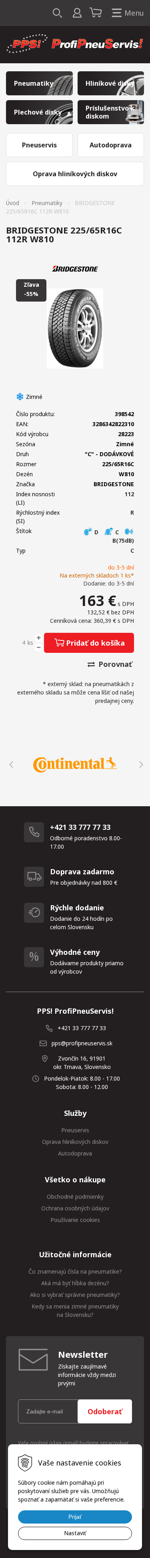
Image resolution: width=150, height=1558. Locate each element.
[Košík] (97, 13)
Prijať (75, 1517)
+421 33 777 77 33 (82, 1028)
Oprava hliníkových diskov (75, 1141)
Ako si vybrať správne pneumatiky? (75, 1294)
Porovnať (114, 664)
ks (30, 642)
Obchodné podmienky (75, 1196)
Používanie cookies (75, 1220)
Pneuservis (75, 1130)
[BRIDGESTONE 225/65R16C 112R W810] (75, 328)
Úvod (12, 203)
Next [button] (140, 765)
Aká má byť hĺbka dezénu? (75, 1283)
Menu (134, 13)
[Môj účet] (77, 13)
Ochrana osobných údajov (75, 1208)
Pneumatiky (47, 203)
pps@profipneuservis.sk (82, 1043)
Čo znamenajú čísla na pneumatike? (75, 1271)
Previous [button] (10, 765)
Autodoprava (75, 1153)
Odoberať (105, 1411)
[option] (75, 765)
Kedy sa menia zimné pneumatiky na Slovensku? (75, 1310)
